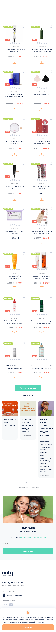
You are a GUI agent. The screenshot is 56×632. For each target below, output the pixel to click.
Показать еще (29, 388)
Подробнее (39, 622)
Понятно (28, 627)
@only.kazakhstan (14, 595)
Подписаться (28, 551)
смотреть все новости (28, 487)
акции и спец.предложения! (33, 537)
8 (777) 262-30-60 (12, 582)
